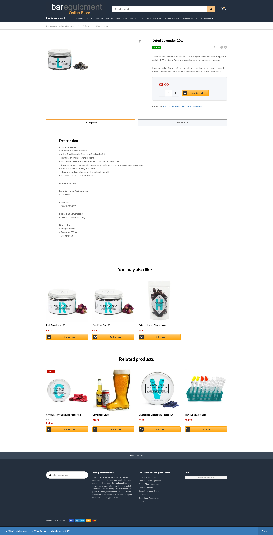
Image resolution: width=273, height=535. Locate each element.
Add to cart (197, 93)
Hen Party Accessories (192, 106)
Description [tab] (90, 122)
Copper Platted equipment (149, 484)
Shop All (79, 18)
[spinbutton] (168, 93)
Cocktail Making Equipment (150, 480)
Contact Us (143, 501)
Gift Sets (90, 18)
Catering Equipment (190, 18)
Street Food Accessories (149, 498)
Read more (208, 429)
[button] (175, 93)
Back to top (135, 455)
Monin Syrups (122, 18)
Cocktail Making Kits (147, 477)
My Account (206, 18)
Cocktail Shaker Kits (104, 18)
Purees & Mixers (172, 18)
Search (211, 9)
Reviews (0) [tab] (182, 122)
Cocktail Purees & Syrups (149, 491)
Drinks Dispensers (154, 18)
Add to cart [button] (69, 337)
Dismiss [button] (265, 531)
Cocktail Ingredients (172, 106)
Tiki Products (144, 494)
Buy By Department (55, 17)
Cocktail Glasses (137, 18)
